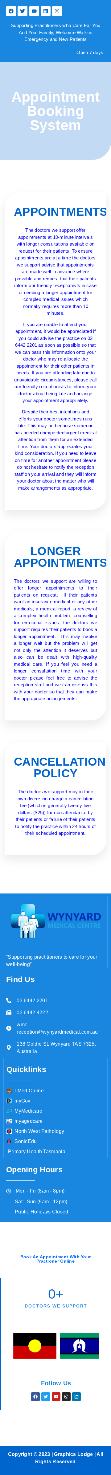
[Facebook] (11, 11)
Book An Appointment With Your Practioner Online (55, 1259)
